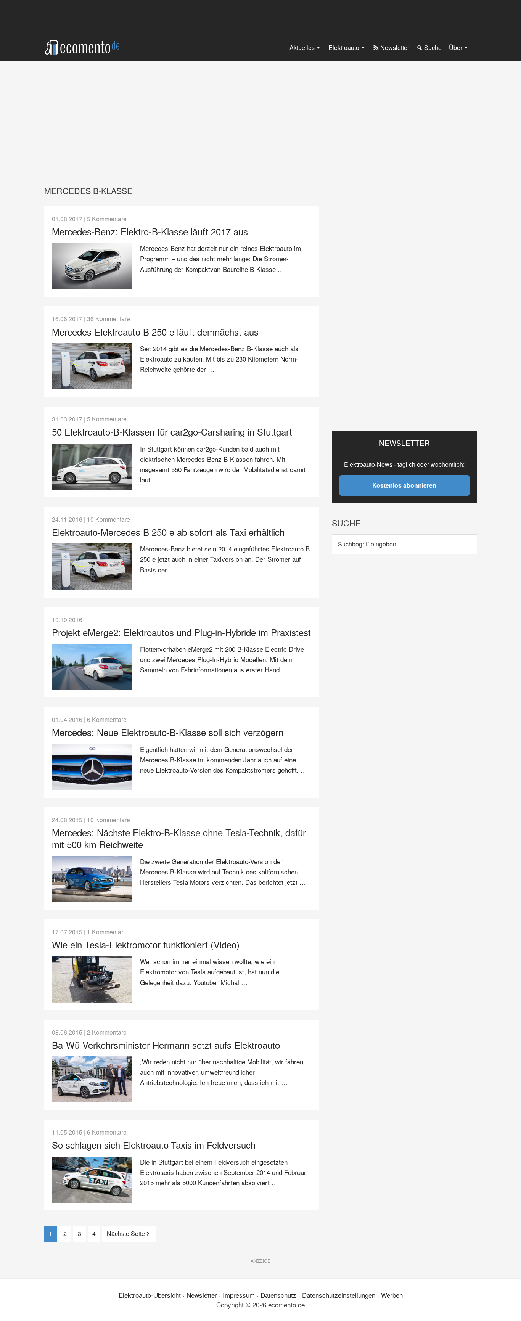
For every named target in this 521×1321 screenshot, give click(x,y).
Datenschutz (278, 1295)
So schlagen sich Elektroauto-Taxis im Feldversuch (154, 1144)
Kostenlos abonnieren (404, 485)
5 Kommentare (107, 218)
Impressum (239, 1295)
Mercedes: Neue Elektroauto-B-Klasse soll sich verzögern (167, 732)
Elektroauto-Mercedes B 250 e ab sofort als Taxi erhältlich (168, 531)
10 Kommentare (108, 519)
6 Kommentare (107, 719)
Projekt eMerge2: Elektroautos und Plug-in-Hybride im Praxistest (181, 632)
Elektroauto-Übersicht (150, 1295)
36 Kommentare (108, 318)
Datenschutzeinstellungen (338, 1295)
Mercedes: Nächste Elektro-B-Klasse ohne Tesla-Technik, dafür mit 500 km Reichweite (179, 838)
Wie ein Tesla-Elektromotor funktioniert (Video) (146, 944)
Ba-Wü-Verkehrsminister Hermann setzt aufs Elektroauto (166, 1044)
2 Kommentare (107, 1032)
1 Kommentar (105, 931)
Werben (392, 1295)
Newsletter (202, 1295)
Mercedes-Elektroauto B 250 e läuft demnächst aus (155, 331)
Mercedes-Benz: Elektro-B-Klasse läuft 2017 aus (150, 231)
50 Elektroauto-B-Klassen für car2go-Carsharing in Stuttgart (172, 431)
